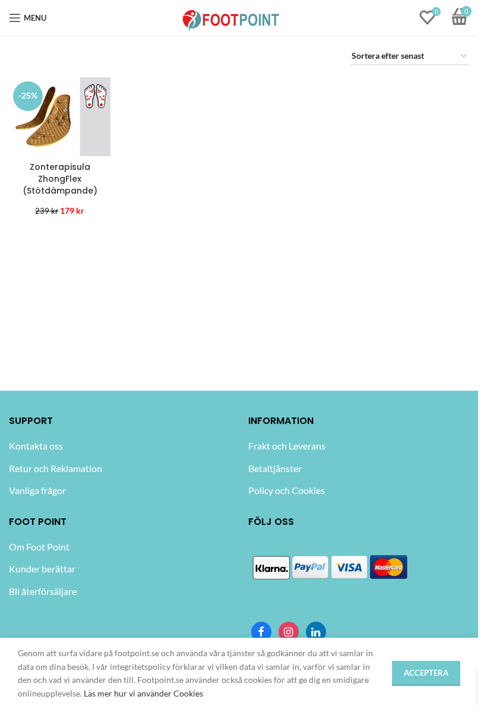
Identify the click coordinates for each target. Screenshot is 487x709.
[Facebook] (261, 632)
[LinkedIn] (316, 632)
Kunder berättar (42, 568)
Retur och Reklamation (55, 468)
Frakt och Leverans (286, 445)
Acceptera (426, 673)
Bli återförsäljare (43, 591)
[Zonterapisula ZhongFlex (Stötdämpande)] (59, 116)
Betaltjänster (275, 468)
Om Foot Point (39, 546)
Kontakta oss (36, 445)
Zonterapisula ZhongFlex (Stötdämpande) (60, 178)
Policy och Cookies (286, 490)
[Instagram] (289, 632)
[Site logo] (231, 17)
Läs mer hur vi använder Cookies (143, 693)
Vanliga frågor (37, 490)
